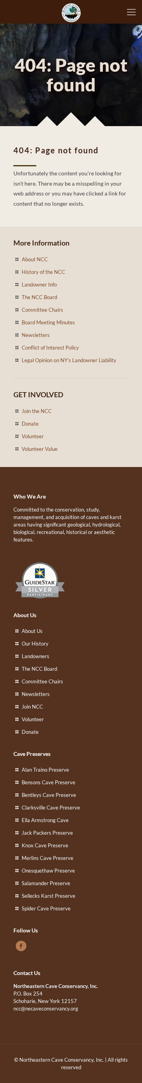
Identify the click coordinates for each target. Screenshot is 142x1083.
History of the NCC (43, 272)
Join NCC (32, 706)
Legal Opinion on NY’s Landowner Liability (69, 360)
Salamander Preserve (46, 883)
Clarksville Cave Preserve (51, 807)
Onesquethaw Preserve (48, 870)
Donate (30, 424)
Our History (35, 643)
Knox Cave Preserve (45, 845)
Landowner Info (39, 284)
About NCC (35, 259)
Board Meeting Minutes (48, 322)
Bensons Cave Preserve (48, 782)
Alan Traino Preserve (45, 770)
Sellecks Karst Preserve (48, 896)
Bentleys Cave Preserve (49, 795)
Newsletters (36, 335)
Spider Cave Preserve (46, 908)
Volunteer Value (40, 449)
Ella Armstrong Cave (45, 820)
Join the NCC (37, 411)
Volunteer (33, 436)
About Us (32, 631)
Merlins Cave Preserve (47, 858)
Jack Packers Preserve (47, 833)
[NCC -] (71, 12)
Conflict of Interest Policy (50, 347)
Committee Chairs (42, 310)
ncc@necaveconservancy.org (45, 1008)
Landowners (35, 656)
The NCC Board (39, 297)
